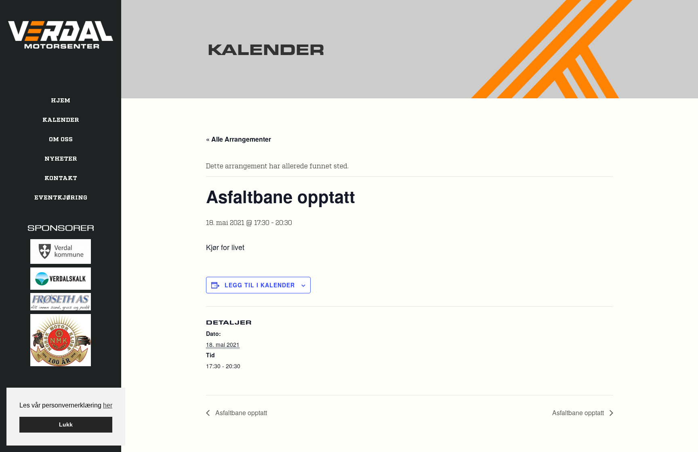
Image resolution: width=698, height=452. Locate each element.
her (107, 405)
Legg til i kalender (260, 285)
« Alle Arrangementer (238, 139)
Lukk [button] (66, 424)
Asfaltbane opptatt (240, 412)
